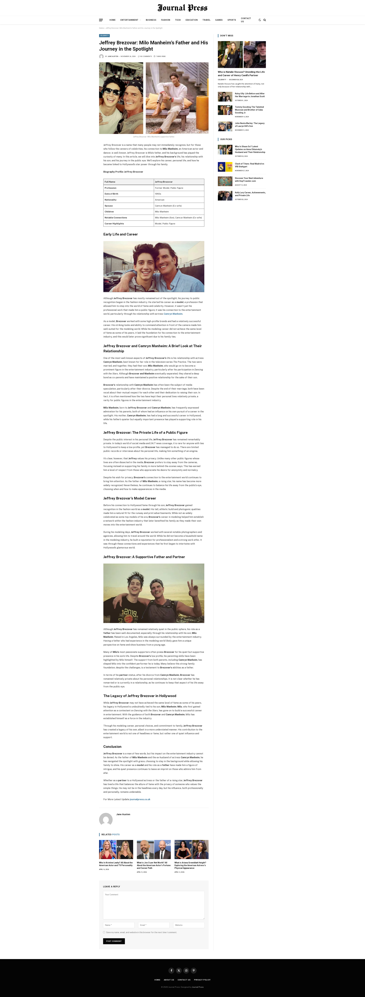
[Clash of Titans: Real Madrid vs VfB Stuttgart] (225, 167)
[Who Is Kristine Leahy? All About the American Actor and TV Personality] (116, 849)
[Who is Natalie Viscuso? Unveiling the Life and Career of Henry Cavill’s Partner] (242, 54)
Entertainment (129, 20)
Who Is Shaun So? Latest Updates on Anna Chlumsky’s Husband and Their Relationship (250, 149)
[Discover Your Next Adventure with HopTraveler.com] (225, 181)
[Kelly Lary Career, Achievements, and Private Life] (225, 196)
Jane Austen (113, 56)
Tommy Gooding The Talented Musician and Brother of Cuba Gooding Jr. (249, 110)
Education (192, 20)
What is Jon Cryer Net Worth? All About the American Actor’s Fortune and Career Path (154, 865)
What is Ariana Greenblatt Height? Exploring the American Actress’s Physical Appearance (190, 865)
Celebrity (104, 36)
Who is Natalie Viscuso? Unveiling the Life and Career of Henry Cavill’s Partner (241, 73)
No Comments (146, 56)
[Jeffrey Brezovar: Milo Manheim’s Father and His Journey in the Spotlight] (154, 98)
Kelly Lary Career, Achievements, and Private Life (250, 194)
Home (113, 20)
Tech (178, 20)
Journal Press (198, 987)
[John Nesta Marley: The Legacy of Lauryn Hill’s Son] (225, 126)
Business (151, 20)
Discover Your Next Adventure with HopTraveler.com (249, 179)
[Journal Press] (182, 8)
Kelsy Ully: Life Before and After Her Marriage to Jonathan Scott (250, 95)
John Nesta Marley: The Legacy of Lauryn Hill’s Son (249, 124)
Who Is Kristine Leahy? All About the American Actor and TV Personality (116, 863)
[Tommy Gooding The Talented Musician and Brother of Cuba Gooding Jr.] (225, 110)
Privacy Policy (202, 980)
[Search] (264, 20)
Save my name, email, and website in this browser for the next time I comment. (141, 932)
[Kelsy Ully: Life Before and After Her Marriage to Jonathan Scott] (225, 97)
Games (219, 20)
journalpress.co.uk (140, 799)
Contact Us (246, 20)
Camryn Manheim (173, 314)
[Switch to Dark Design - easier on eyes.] (260, 20)
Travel (206, 20)
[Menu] (101, 20)
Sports (232, 20)
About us (169, 980)
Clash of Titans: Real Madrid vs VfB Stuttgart (249, 165)
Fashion (165, 20)
